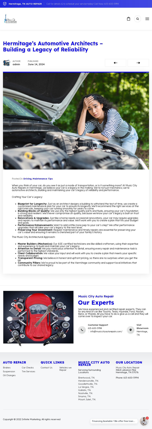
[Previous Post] (115, 63)
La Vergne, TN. (86, 387)
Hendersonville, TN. (88, 380)
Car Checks (28, 367)
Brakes (7, 367)
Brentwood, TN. (86, 377)
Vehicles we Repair (65, 368)
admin (16, 64)
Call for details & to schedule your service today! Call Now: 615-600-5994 (82, 3)
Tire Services (28, 371)
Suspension (9, 371)
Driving (27, 178)
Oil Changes (9, 375)
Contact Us (46, 367)
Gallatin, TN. (84, 390)
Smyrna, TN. (84, 396)
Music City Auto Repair (127, 367)
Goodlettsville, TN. (88, 383)
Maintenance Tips (43, 178)
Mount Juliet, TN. (87, 399)
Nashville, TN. (85, 393)
